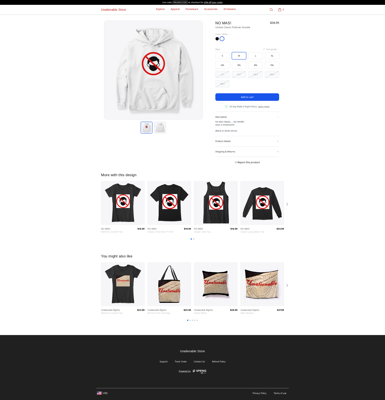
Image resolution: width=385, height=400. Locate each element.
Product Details (223, 141)
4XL (255, 65)
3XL (239, 65)
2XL (222, 65)
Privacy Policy (259, 393)
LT (222, 74)
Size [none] (217, 49)
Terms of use (280, 393)
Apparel (175, 9)
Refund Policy (219, 361)
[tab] (146, 127)
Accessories (211, 9)
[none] (270, 49)
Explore (160, 9)
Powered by (185, 371)
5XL (272, 65)
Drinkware (230, 9)
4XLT (222, 83)
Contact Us (199, 361)
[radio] (222, 55)
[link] (122, 203)
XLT (239, 74)
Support (164, 361)
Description (221, 116)
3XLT (272, 74)
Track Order (181, 361)
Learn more (264, 106)
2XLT (255, 74)
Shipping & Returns (225, 151)
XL (272, 55)
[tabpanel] (153, 70)
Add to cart (247, 97)
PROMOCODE (180, 2)
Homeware (192, 9)
